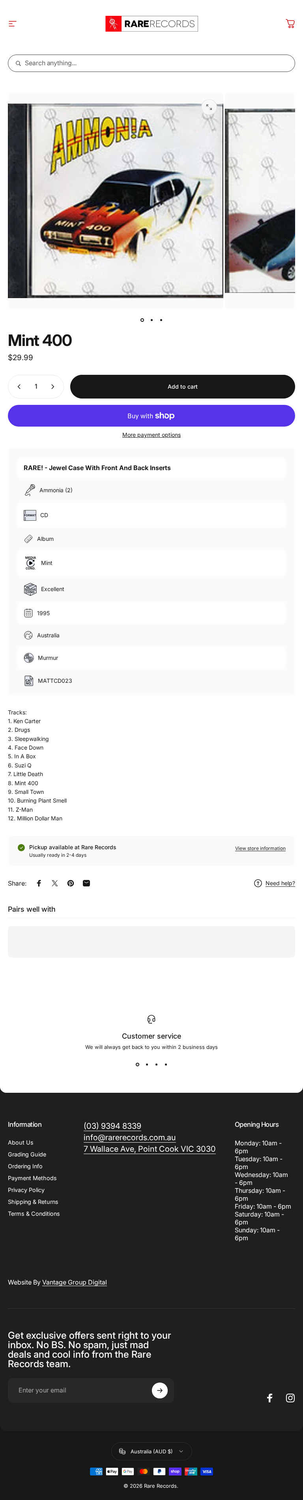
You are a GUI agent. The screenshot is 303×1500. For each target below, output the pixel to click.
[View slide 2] (147, 1064)
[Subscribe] (160, 1390)
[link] (150, 1149)
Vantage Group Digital (74, 1282)
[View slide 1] (137, 1064)
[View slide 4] (165, 1064)
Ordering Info (25, 1166)
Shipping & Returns (33, 1201)
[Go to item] (142, 320)
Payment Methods (32, 1178)
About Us (21, 1142)
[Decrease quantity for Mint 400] (17, 386)
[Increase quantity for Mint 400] (54, 386)
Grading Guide (27, 1154)
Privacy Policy (26, 1189)
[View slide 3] (156, 1064)
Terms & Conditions (34, 1213)
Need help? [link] (280, 883)
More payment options (151, 434)
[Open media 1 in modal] (209, 107)
